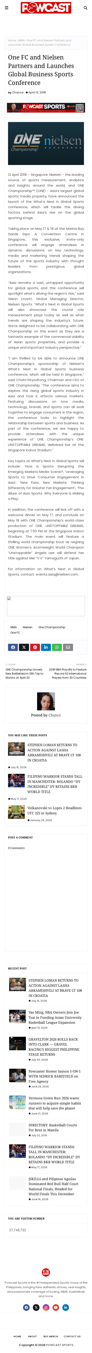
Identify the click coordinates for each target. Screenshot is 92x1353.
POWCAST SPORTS (59, 1345)
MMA (21, 40)
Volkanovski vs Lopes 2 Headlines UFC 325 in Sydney (54, 810)
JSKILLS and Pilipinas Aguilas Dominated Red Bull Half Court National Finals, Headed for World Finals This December (53, 1186)
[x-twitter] (36, 1307)
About (32, 1336)
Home (12, 40)
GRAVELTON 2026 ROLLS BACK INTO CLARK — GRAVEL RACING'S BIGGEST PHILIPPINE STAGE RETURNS (54, 1047)
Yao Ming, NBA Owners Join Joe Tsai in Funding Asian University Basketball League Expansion (55, 1017)
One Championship (51, 627)
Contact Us (72, 1336)
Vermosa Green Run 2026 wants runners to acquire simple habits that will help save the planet (55, 1103)
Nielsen (27, 627)
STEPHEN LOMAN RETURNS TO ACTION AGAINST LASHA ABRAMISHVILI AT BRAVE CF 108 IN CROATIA (54, 752)
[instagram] (46, 1307)
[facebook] (26, 1307)
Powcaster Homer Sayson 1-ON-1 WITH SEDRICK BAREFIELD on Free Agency (55, 1076)
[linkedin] (65, 1307)
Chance (18, 92)
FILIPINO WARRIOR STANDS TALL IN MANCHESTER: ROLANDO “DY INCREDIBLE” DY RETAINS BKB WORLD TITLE (54, 784)
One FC (15, 633)
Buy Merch (51, 1336)
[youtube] (55, 1307)
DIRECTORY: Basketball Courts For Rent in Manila (53, 1127)
